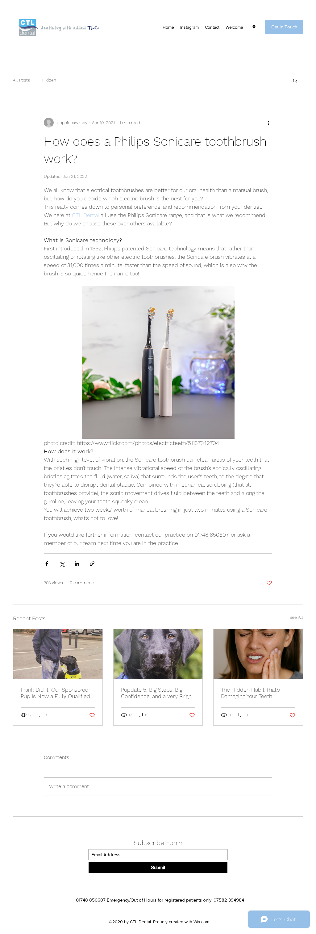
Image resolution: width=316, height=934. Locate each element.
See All (296, 617)
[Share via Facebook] (47, 564)
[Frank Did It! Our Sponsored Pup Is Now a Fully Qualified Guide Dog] (57, 654)
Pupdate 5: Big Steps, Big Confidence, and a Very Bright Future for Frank (157, 692)
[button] (284, 27)
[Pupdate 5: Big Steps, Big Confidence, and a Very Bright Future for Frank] (158, 654)
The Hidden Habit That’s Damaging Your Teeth (250, 692)
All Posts (21, 79)
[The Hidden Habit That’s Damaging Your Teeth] (258, 654)
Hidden (49, 79)
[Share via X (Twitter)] (62, 564)
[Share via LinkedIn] (77, 564)
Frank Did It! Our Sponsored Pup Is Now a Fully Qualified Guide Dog (55, 692)
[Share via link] (92, 564)
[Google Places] (254, 27)
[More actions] (268, 122)
